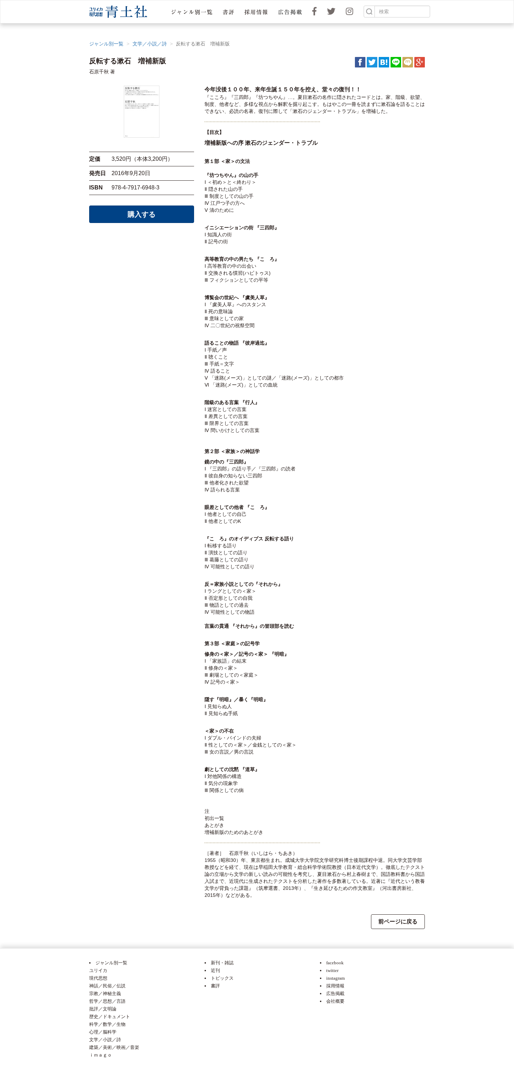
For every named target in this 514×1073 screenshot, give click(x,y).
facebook (335, 962)
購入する (142, 214)
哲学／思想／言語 (107, 1001)
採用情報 (335, 985)
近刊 (215, 970)
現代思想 (98, 978)
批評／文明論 (102, 1008)
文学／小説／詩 (150, 43)
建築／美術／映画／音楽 (114, 1047)
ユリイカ (98, 970)
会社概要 (335, 1001)
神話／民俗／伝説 (107, 985)
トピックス (222, 978)
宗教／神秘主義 (105, 993)
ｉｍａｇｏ (100, 1055)
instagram (335, 978)
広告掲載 (335, 993)
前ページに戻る (397, 921)
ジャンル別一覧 (106, 43)
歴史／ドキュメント (109, 1016)
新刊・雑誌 (222, 962)
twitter (332, 970)
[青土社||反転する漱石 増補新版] (384, 62)
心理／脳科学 (102, 1032)
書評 (215, 985)
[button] (191, 11)
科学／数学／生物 (107, 1024)
